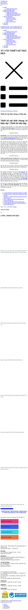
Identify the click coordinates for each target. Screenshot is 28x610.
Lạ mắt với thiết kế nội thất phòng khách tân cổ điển (15, 192)
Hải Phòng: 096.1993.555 (6, 532)
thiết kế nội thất (14, 511)
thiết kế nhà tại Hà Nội (9, 512)
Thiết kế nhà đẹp (5, 511)
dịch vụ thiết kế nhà (21, 512)
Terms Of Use (8, 601)
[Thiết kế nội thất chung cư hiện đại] (9, 111)
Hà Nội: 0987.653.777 (6, 526)
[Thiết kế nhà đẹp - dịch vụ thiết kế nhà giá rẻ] (4, 5)
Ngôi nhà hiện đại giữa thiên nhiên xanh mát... (12, 287)
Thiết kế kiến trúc (13, 600)
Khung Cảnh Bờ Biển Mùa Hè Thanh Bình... (12, 359)
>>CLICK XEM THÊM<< (7, 508)
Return (15, 206)
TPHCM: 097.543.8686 (6, 537)
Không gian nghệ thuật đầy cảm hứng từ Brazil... (12, 432)
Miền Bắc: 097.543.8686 (6, 521)
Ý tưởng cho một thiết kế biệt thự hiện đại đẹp (13, 201)
